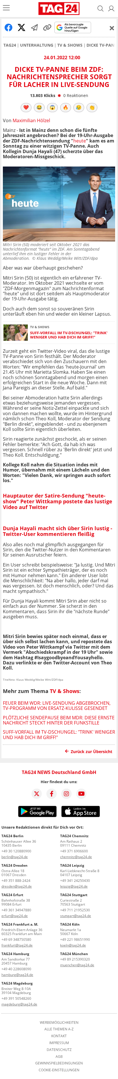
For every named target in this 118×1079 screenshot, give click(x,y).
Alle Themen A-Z (59, 1029)
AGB (59, 1057)
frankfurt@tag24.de (17, 945)
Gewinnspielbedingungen (59, 1063)
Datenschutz (59, 1050)
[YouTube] (81, 794)
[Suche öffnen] (100, 8)
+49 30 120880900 (16, 851)
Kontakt (59, 1036)
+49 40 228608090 (16, 969)
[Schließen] (112, 28)
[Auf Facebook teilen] (8, 27)
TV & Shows (69, 45)
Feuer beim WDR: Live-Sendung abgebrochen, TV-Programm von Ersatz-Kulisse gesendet (57, 705)
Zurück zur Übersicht (91, 751)
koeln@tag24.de (73, 945)
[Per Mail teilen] (34, 27)
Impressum (59, 1043)
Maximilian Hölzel (31, 120)
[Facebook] (51, 794)
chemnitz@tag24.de (76, 856)
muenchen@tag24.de (77, 965)
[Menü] (6, 8)
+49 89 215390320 (75, 959)
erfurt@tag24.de (14, 915)
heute (79, 141)
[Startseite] (59, 8)
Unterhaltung (36, 45)
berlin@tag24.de (14, 856)
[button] (111, 8)
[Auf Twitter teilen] (21, 27)
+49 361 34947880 (16, 910)
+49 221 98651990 (75, 939)
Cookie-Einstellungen (59, 1070)
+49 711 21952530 (75, 910)
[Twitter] (37, 794)
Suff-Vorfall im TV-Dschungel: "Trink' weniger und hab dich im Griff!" (68, 335)
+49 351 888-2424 (15, 880)
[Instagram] (66, 794)
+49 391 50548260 (16, 998)
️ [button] (26, 107)
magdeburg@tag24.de (19, 1004)
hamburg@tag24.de (17, 974)
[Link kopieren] (47, 27)
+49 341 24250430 (75, 880)
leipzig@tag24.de (74, 886)
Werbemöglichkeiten (59, 1023)
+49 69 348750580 (16, 939)
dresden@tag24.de (16, 886)
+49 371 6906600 (74, 851)
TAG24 (9, 45)
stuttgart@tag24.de (75, 915)
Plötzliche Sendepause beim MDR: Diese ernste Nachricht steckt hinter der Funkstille (59, 720)
